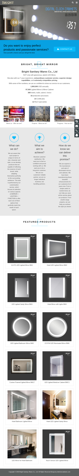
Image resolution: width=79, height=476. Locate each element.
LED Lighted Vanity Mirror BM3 (22, 304)
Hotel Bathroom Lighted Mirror (22, 421)
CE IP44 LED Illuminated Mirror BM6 (57, 343)
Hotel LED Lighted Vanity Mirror (57, 421)
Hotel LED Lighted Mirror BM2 (57, 265)
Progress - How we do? (65, 123)
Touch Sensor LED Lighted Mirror (57, 460)
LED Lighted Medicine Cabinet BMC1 (57, 382)
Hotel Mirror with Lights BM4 (57, 304)
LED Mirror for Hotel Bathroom (22, 460)
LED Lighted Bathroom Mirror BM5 (22, 343)
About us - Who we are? (14, 123)
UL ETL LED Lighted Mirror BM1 (22, 265)
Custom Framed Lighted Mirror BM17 (22, 382)
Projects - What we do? (39, 123)
